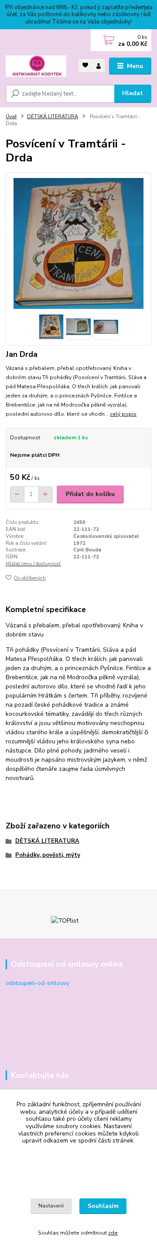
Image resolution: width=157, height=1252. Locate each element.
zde (113, 1232)
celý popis (123, 413)
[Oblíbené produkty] (85, 65)
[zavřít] (146, 9)
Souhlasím (103, 1206)
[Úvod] (36, 66)
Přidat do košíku (90, 494)
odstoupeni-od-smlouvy (37, 983)
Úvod (11, 116)
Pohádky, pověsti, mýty (47, 855)
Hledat (132, 93)
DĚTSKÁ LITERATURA (52, 116)
